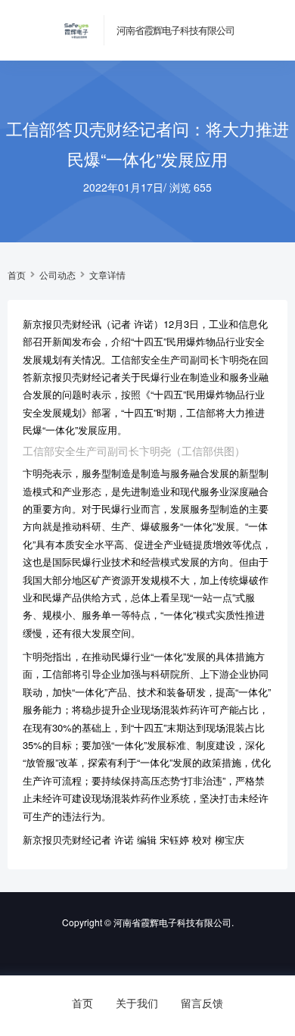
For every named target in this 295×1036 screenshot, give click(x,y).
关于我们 (137, 1002)
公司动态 (57, 275)
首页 (17, 275)
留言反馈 (202, 1002)
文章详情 (107, 275)
